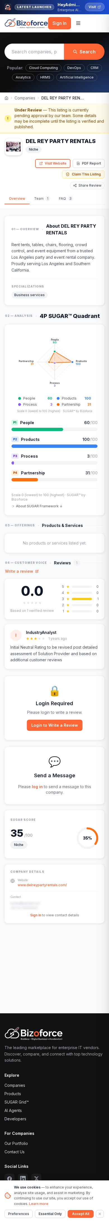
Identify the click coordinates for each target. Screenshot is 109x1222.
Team (41, 198)
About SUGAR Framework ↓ (39, 506)
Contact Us (14, 1151)
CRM (94, 68)
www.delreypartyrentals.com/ (42, 885)
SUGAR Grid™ (16, 1102)
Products (12, 1093)
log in (37, 786)
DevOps (74, 68)
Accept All (80, 1214)
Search (88, 51)
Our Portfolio (16, 1143)
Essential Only (50, 1214)
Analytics (23, 77)
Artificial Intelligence (77, 77)
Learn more (38, 1204)
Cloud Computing (43, 68)
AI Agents (13, 1110)
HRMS (45, 77)
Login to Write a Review (54, 725)
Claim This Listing (86, 174)
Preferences (18, 1214)
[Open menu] (78, 23)
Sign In (60, 23)
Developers (15, 1118)
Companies (25, 98)
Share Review (90, 185)
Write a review (19, 571)
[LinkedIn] (23, 1179)
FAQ (65, 198)
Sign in (35, 915)
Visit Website (56, 163)
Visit (92, 7)
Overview (17, 198)
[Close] (100, 1214)
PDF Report (91, 163)
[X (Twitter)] (36, 1179)
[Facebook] (9, 1179)
